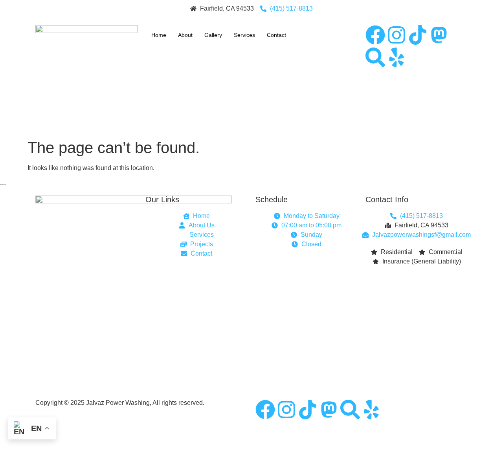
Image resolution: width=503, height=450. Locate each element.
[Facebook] (375, 35)
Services (244, 35)
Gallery (213, 35)
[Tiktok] (418, 35)
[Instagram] (396, 35)
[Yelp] (396, 57)
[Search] (375, 57)
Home (158, 35)
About (185, 35)
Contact (276, 35)
